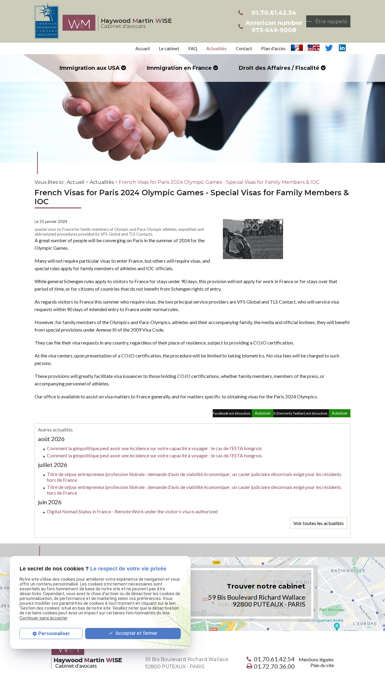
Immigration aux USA (90, 68)
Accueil (142, 48)
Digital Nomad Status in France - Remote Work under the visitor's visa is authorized (132, 511)
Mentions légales (316, 659)
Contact (244, 48)
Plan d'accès (273, 48)
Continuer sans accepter (44, 617)
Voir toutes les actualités (318, 523)
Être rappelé (331, 21)
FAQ (192, 48)
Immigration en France (179, 68)
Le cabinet (169, 48)
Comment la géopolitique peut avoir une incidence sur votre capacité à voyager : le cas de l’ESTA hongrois (154, 448)
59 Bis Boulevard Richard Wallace (186, 663)
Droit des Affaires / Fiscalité (279, 68)
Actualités (216, 48)
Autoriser (339, 413)
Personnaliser (54, 633)
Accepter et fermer (135, 633)
